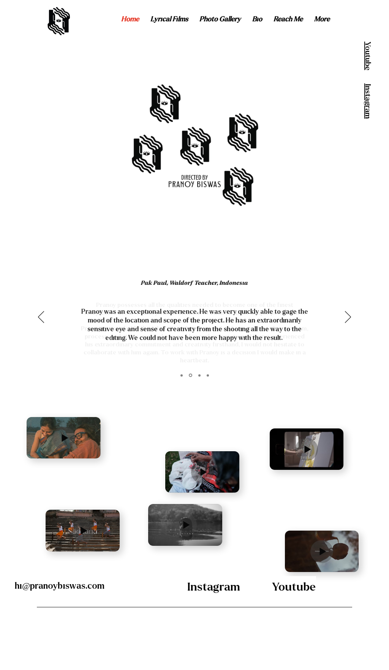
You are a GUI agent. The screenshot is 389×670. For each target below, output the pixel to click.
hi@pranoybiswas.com (59, 586)
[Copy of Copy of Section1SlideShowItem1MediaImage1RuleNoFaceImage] (190, 375)
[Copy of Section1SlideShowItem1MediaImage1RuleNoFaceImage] (208, 375)
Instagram (368, 101)
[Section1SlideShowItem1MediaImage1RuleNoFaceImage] (181, 375)
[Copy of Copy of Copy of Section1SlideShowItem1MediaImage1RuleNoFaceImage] (199, 375)
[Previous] (41, 317)
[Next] (348, 317)
